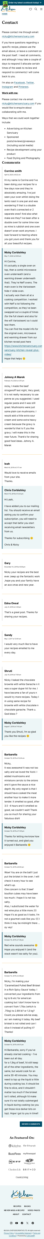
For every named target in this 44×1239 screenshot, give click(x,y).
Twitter (30, 82)
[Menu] (41, 9)
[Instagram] (11, 1223)
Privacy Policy (9, 1233)
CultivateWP (30, 1236)
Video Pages (34, 1210)
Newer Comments (31, 1124)
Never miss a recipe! (14, 1210)
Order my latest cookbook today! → (24, 2)
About (16, 1214)
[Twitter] (27, 1223)
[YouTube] (16, 1223)
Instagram (7, 86)
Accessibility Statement (23, 1233)
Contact (26, 1214)
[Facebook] (22, 1223)
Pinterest (23, 86)
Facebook (19, 82)
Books (27, 1206)
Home (5, 14)
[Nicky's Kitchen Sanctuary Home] (8, 9)
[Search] (36, 9)
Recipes (17, 1206)
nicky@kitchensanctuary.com (18, 36)
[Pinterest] (32, 1223)
